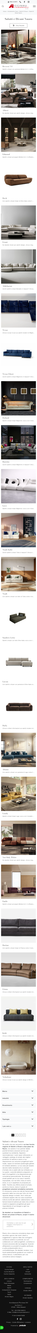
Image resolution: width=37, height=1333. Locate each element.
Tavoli (9, 1292)
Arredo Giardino (28, 1298)
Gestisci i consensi (25, 1322)
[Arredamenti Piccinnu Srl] (18, 6)
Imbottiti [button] (5, 1098)
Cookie (14, 1322)
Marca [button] (4, 1091)
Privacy (8, 1322)
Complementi (28, 1283)
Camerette (28, 1274)
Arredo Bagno (9, 1296)
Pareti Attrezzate (9, 1283)
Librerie (9, 1281)
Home (4, 11)
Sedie (9, 1294)
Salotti (9, 1287)
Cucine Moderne (9, 1271)
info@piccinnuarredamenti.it (20, 1312)
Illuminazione (28, 1281)
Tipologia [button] (5, 1119)
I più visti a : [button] (7, 1126)
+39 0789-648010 (20, 1310)
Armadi (28, 1271)
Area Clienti (13, 1)
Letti (27, 1269)
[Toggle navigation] (34, 6)
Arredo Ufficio (27, 1290)
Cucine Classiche (9, 1274)
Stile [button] (4, 1112)
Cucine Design (9, 1269)
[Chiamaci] (20, 1)
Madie (9, 1285)
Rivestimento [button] (7, 1105)
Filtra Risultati (19, 25)
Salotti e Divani (23, 11)
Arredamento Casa (13, 11)
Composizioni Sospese (9, 1290)
